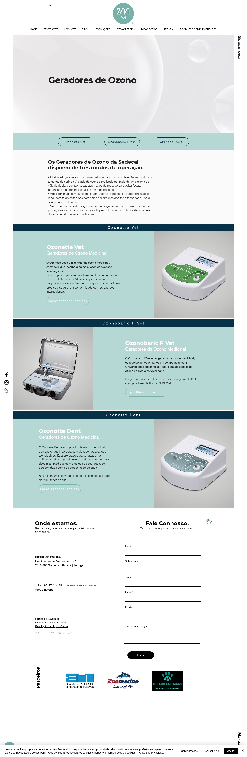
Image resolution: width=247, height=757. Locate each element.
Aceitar (231, 751)
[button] (239, 47)
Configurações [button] (189, 751)
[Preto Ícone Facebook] (6, 375)
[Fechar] (242, 751)
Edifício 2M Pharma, (48, 556)
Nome (128, 546)
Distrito (129, 607)
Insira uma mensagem (136, 626)
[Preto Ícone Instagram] (6, 382)
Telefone (129, 577)
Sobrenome (131, 561)
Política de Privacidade (152, 752)
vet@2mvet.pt (44, 589)
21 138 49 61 (72, 585)
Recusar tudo (211, 751)
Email (128, 592)
